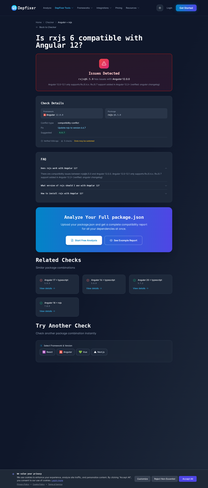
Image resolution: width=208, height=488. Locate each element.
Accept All (188, 479)
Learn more (57, 480)
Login (169, 8)
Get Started (186, 7)
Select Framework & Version (58, 345)
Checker (50, 22)
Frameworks (83, 8)
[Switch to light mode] (160, 8)
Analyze (47, 8)
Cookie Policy (39, 484)
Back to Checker (47, 27)
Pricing (118, 8)
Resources (131, 8)
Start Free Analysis (86, 240)
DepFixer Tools (63, 8)
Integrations (103, 8)
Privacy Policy (23, 484)
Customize (142, 479)
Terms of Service (55, 484)
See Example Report (125, 240)
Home (39, 22)
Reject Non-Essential (164, 479)
